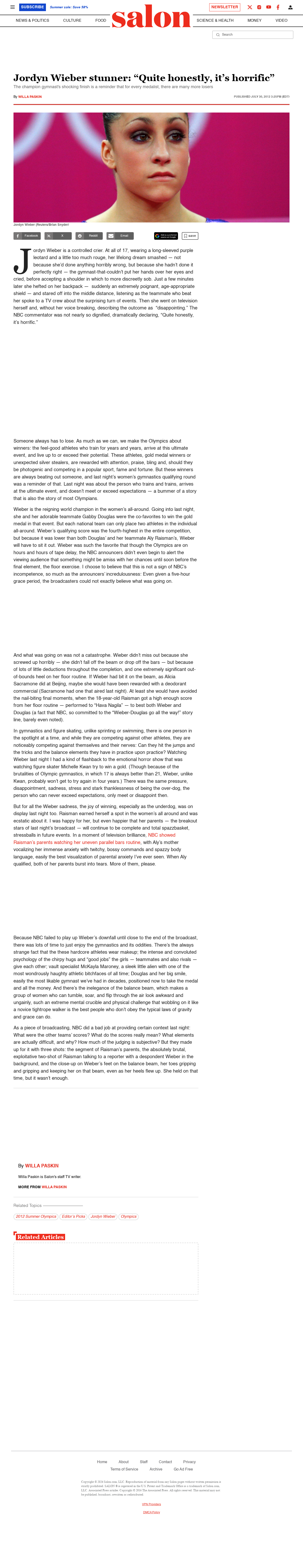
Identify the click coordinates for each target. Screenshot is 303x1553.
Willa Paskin (30, 97)
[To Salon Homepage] (151, 16)
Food (100, 21)
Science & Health (215, 21)
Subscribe (32, 7)
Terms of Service (124, 1469)
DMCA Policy (151, 1512)
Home (102, 1462)
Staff (143, 1462)
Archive (156, 1469)
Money (255, 21)
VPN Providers (151, 1504)
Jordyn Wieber (103, 1217)
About (124, 1462)
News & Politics (32, 21)
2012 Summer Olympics (36, 1217)
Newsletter (224, 7)
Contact (165, 1462)
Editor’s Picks (73, 1217)
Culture (72, 21)
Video (281, 21)
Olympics (128, 1217)
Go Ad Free (183, 1469)
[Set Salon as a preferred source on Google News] (166, 236)
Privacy (189, 1462)
